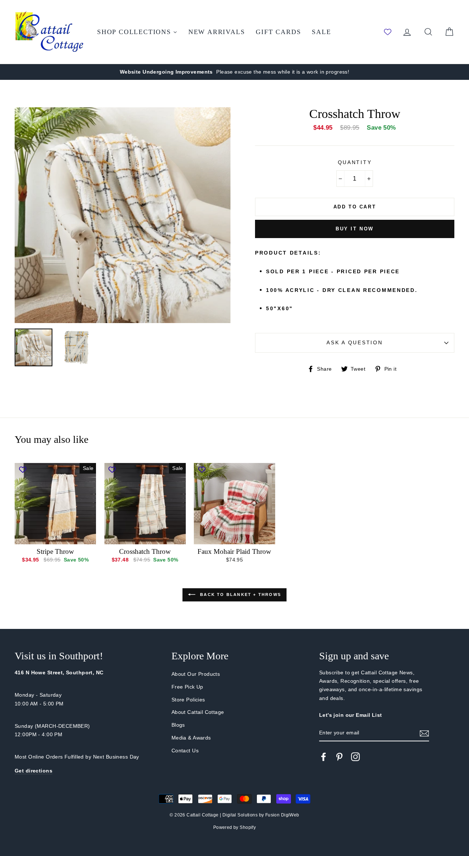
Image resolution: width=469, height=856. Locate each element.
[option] (234, 72)
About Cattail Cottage (197, 712)
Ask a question (354, 342)
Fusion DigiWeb (282, 815)
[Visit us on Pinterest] (339, 756)
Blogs (178, 725)
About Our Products (195, 674)
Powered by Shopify (234, 827)
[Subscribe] (424, 733)
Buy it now (355, 228)
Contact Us (185, 750)
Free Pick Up (187, 687)
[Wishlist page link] (387, 32)
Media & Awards (191, 738)
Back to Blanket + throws (239, 594)
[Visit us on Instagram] (355, 756)
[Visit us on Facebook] (323, 756)
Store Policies (188, 700)
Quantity (355, 162)
